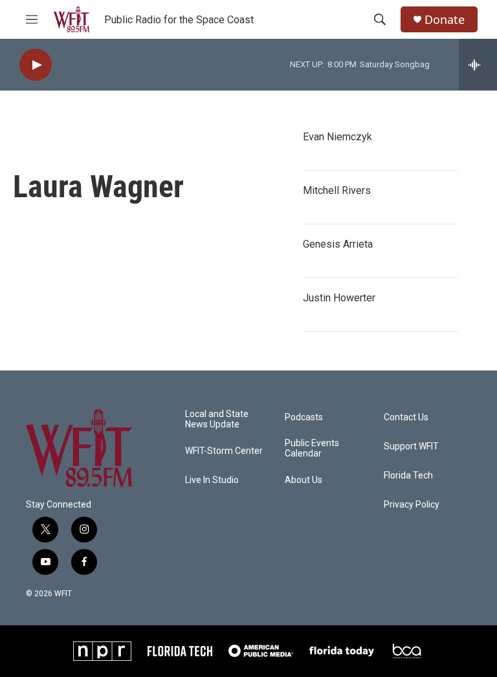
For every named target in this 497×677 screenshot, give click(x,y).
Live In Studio (212, 480)
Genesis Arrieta (338, 244)
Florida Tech (408, 475)
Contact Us (406, 417)
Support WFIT (411, 446)
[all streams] (478, 65)
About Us (303, 480)
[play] (35, 65)
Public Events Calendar (312, 448)
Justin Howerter (339, 298)
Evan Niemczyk (337, 137)
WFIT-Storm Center (224, 451)
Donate (445, 20)
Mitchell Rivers (337, 190)
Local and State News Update (216, 419)
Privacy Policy (411, 505)
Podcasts (304, 417)
